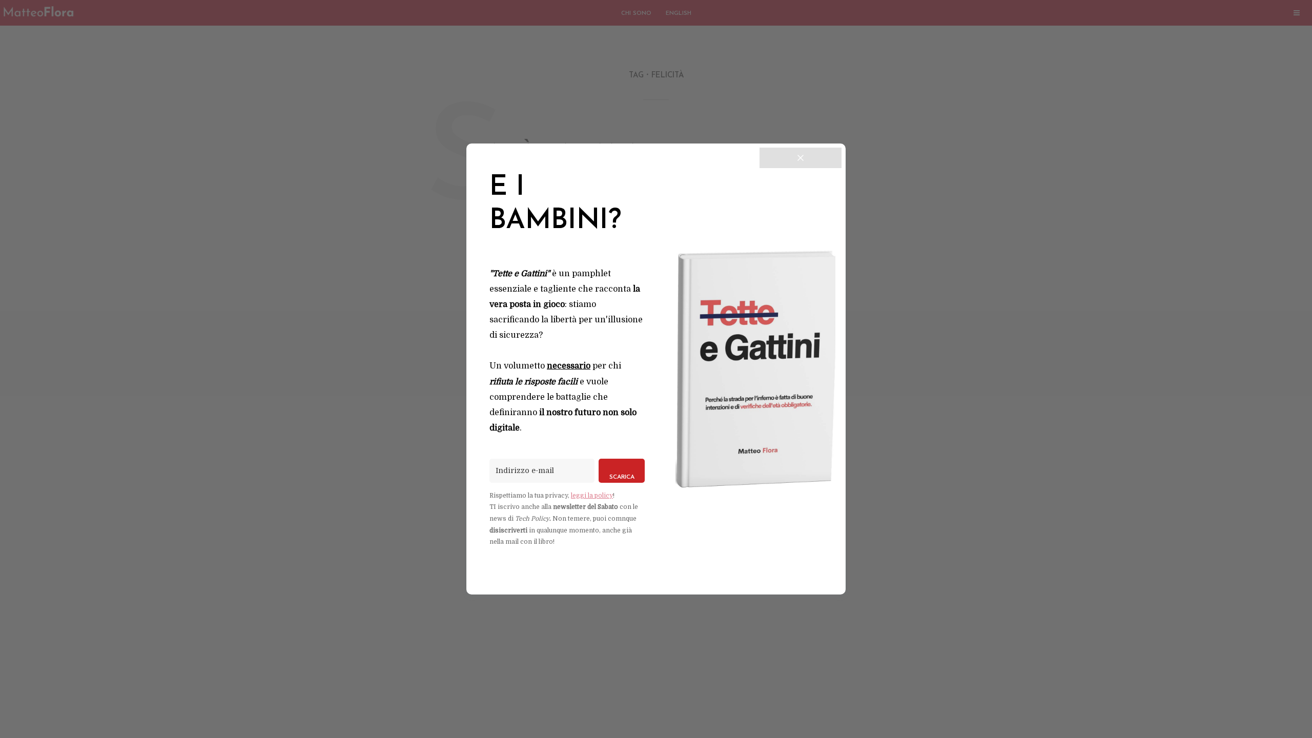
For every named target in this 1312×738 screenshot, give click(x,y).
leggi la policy (592, 495)
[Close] (801, 158)
